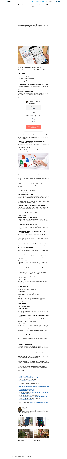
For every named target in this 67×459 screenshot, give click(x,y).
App (33, 1)
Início (30, 1)
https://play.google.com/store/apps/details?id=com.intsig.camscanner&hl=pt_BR (33, 396)
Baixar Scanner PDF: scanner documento (33, 127)
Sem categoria (42, 1)
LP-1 (46, 1)
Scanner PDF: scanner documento (34, 102)
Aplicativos (37, 1)
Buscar (58, 1)
